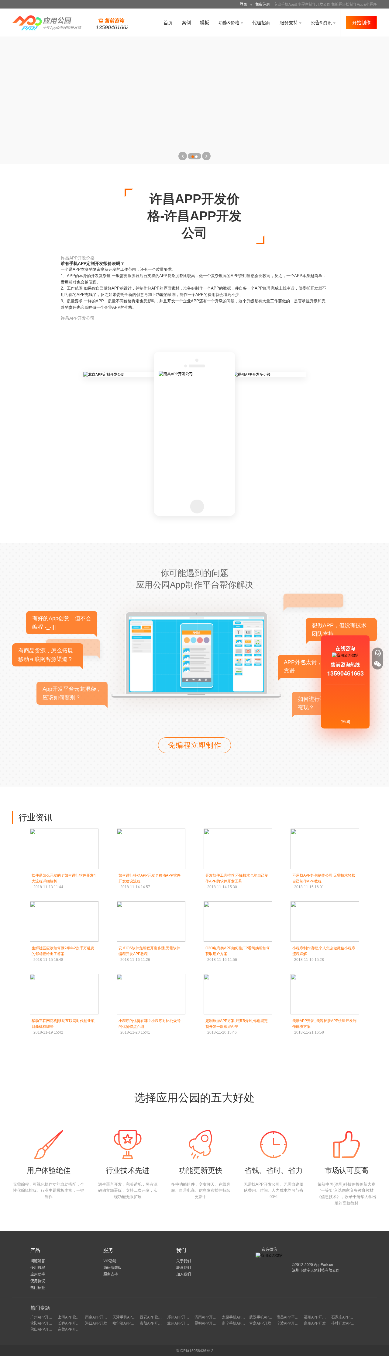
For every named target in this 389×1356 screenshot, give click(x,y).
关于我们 (183, 1260)
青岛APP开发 (260, 1323)
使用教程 (37, 1267)
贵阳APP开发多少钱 (156, 1323)
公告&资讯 (322, 22)
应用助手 (37, 1274)
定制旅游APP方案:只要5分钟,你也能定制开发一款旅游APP (236, 1026)
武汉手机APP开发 (263, 1316)
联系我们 (183, 1267)
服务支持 (289, 22)
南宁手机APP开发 (236, 1323)
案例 (186, 22)
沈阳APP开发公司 (45, 1323)
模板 (204, 22)
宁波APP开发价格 (291, 1323)
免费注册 (262, 4)
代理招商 (261, 22)
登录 (243, 4)
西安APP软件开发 (154, 1316)
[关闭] (345, 721)
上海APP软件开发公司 (76, 1316)
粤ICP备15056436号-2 (194, 1350)
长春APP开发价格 (72, 1323)
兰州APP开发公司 (181, 1323)
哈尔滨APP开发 (125, 1323)
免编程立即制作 (194, 745)
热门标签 (37, 1287)
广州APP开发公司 (45, 1316)
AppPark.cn (323, 1264)
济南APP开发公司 (209, 1316)
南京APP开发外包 (99, 1316)
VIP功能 (109, 1260)
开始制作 (361, 22)
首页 (168, 22)
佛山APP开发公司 (45, 1329)
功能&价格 (229, 22)
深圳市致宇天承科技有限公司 (315, 1270)
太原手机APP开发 (236, 1316)
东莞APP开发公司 (72, 1329)
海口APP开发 (96, 1323)
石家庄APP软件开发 (347, 1316)
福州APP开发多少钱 (320, 1316)
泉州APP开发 (315, 1323)
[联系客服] (377, 653)
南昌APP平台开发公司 (295, 1316)
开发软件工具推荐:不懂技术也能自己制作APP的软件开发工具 (236, 881)
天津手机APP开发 (127, 1316)
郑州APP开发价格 (181, 1316)
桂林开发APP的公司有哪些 (353, 1323)
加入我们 (183, 1274)
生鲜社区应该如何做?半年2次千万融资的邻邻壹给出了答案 (63, 954)
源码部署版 (112, 1267)
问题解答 (37, 1260)
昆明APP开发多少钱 (210, 1323)
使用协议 (37, 1280)
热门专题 (40, 1307)
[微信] (377, 664)
